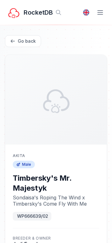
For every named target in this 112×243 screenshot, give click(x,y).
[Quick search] (58, 12)
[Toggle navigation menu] (100, 12)
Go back (27, 41)
